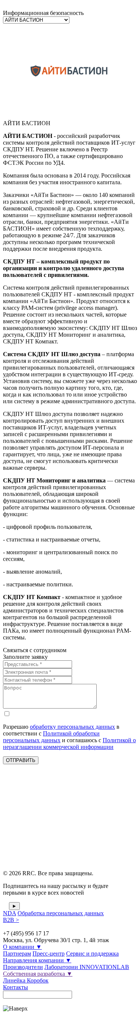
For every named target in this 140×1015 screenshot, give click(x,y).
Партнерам (17, 953)
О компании (22, 947)
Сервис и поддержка (92, 953)
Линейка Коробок (26, 980)
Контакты (15, 987)
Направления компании (37, 960)
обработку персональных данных (72, 727)
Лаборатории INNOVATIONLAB (86, 967)
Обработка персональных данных (61, 913)
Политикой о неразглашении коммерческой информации (69, 743)
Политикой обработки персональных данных (51, 736)
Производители (23, 967)
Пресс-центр (48, 953)
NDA (9, 913)
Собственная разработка (37, 974)
